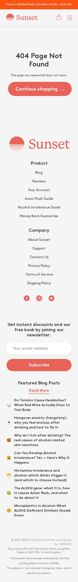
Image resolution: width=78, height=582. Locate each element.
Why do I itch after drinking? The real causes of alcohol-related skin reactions (42, 440)
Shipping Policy (39, 283)
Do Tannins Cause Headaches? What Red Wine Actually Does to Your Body (42, 405)
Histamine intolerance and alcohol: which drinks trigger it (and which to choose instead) (40, 475)
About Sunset (39, 239)
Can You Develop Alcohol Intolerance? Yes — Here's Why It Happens (42, 458)
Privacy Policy (39, 266)
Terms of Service (39, 274)
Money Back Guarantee (39, 216)
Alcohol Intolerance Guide (39, 207)
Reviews (39, 181)
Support (39, 248)
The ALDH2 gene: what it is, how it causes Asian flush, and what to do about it (42, 493)
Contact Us (39, 257)
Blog (39, 172)
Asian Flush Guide (39, 198)
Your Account (39, 190)
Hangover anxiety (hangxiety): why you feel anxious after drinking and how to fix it (40, 423)
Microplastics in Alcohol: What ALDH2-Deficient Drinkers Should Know (42, 510)
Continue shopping (37, 89)
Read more (39, 391)
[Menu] (70, 17)
